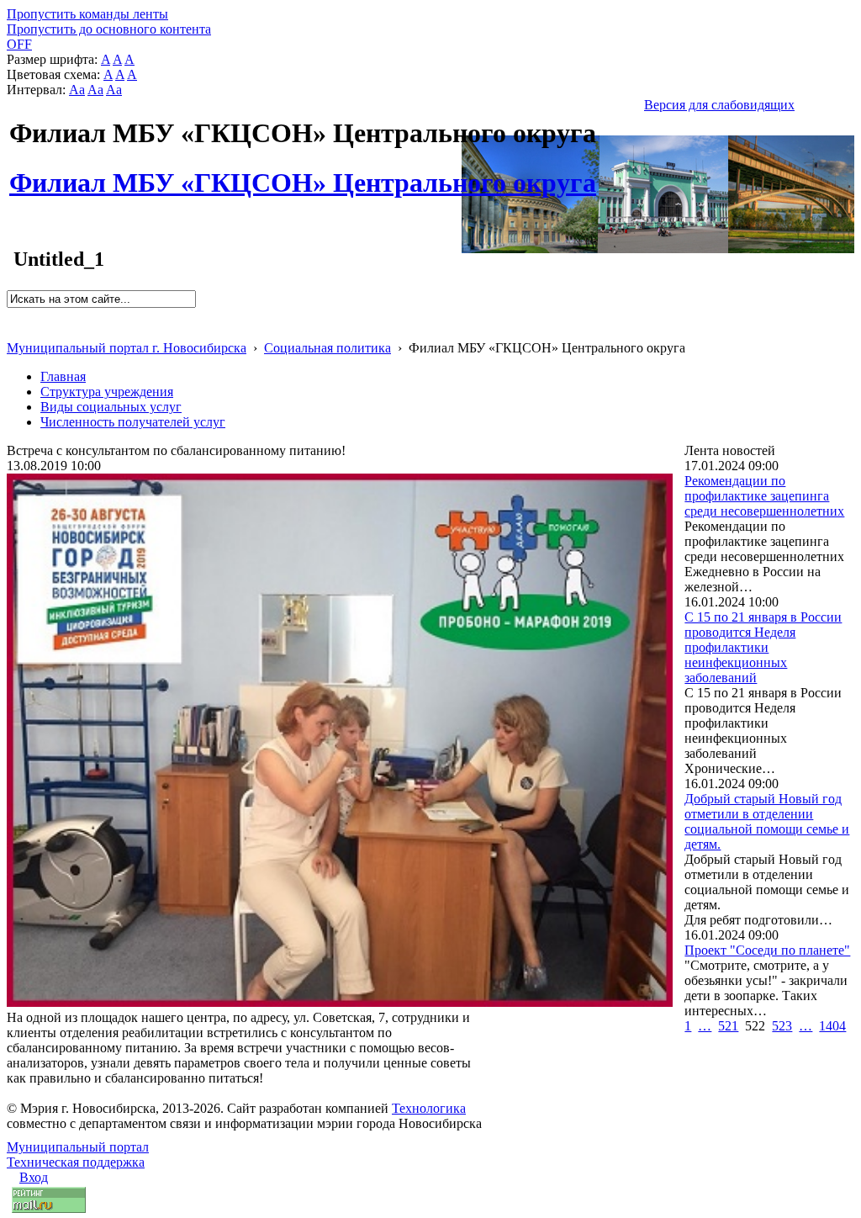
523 (782, 1026)
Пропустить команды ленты (87, 14)
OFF (19, 44)
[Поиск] (12, 315)
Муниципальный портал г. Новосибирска (126, 348)
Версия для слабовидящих (719, 105)
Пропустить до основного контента (109, 29)
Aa (77, 89)
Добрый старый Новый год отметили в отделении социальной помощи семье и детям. (766, 821)
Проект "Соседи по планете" (767, 950)
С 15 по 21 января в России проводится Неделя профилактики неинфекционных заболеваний (763, 647)
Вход (33, 1177)
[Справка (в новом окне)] (14, 330)
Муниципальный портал (78, 1147)
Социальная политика (327, 348)
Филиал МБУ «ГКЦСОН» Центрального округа (302, 173)
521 (728, 1026)
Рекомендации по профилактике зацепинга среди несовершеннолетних (764, 496)
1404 (832, 1026)
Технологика (429, 1108)
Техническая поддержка (76, 1162)
